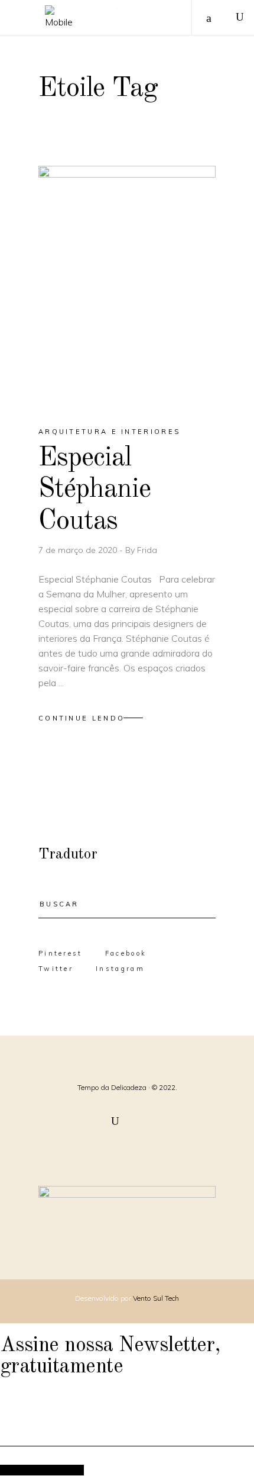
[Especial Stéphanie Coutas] (127, 286)
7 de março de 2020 (78, 550)
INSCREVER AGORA (42, 1470)
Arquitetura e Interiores (109, 431)
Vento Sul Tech (156, 1298)
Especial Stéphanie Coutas (94, 489)
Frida (147, 550)
